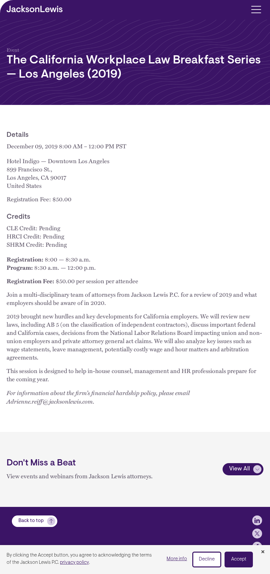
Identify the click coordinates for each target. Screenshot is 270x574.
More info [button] (177, 559)
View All (239, 469)
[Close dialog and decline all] (263, 552)
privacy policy (74, 562)
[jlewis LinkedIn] (257, 520)
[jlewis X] (257, 533)
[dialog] (135, 559)
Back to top (31, 520)
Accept (238, 559)
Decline (207, 559)
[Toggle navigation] (256, 9)
